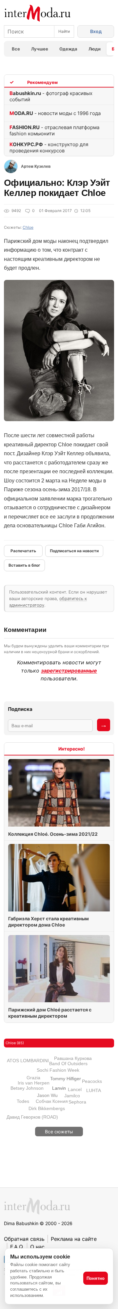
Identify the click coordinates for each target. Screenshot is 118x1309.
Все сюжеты (59, 1131)
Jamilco (72, 1095)
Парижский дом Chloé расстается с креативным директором (49, 1013)
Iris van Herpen (33, 1082)
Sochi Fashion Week (58, 1070)
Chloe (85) (15, 1043)
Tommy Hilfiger (65, 1078)
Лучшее (39, 48)
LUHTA (93, 1090)
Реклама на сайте (74, 1239)
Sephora (77, 1101)
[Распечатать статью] (23, 551)
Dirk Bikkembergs (47, 1108)
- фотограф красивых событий (51, 96)
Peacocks (92, 1081)
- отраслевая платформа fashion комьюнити (54, 130)
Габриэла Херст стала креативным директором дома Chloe (48, 922)
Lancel (75, 1089)
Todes (23, 1101)
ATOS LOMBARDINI (28, 1060)
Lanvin (59, 1088)
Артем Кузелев (35, 166)
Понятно (96, 1278)
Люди (94, 48)
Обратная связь (24, 1239)
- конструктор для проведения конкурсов (49, 147)
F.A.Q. (17, 1246)
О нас (37, 1246)
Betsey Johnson (27, 1088)
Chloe (28, 227)
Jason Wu (47, 1095)
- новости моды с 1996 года (55, 113)
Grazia (33, 1077)
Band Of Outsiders (68, 1063)
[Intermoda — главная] (37, 13)
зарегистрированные (69, 670)
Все (16, 48)
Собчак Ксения (52, 1101)
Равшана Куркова (73, 1058)
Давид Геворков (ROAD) (32, 1117)
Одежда (68, 48)
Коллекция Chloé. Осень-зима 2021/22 (53, 834)
